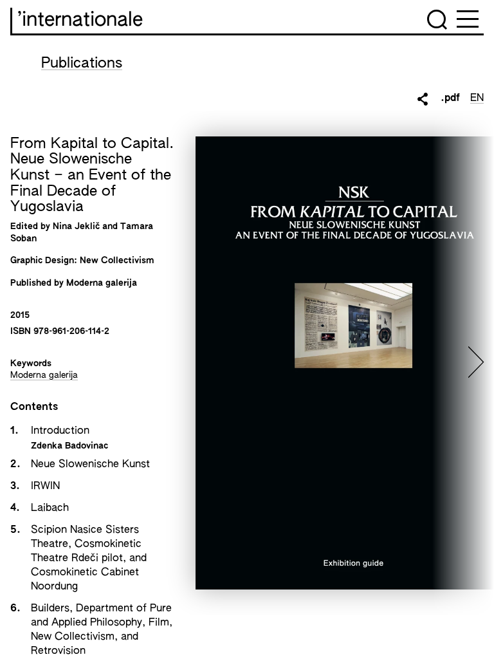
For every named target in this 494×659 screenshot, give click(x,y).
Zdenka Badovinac (69, 445)
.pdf (450, 98)
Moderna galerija (44, 375)
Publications (81, 64)
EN (477, 98)
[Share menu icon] (422, 99)
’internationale (80, 20)
